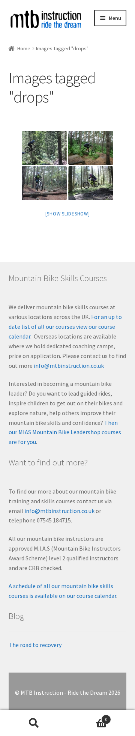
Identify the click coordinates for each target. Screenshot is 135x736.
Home (23, 48)
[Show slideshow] (67, 214)
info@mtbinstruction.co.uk (69, 365)
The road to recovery (35, 645)
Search (34, 723)
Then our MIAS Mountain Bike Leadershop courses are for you (65, 432)
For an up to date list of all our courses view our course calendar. (65, 326)
